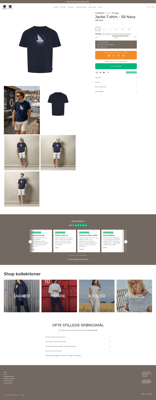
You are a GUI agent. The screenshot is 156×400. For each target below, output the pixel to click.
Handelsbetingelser (9, 376)
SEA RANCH (71, 7)
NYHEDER (63, 7)
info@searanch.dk (92, 330)
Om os (5, 374)
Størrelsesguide (8, 383)
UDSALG (100, 7)
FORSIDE (55, 7)
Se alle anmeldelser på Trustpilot (78, 259)
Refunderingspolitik (9, 378)
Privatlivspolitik (8, 380)
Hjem (5, 372)
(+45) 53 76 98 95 (146, 380)
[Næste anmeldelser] (125, 241)
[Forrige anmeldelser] (30, 241)
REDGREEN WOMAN (81, 7)
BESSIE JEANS (92, 7)
